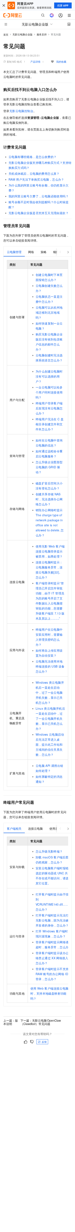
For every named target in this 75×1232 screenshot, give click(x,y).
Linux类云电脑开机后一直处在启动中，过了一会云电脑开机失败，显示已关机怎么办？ (50, 718)
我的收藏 (61, 61)
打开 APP (63, 5)
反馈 (44, 1041)
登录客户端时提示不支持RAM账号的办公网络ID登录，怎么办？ (52, 974)
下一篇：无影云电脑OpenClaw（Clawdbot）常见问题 (40, 1022)
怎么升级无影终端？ (49, 851)
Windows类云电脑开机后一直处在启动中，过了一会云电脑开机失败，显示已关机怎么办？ (50, 692)
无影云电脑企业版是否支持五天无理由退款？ (39, 213)
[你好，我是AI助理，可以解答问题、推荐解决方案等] (51, 15)
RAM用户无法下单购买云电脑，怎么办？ (36, 179)
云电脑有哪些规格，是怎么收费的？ (32, 157)
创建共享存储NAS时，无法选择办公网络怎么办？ (49, 499)
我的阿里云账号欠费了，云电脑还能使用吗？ (39, 196)
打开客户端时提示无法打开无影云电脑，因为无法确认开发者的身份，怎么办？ (54, 920)
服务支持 (42, 34)
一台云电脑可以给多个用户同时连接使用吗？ (49, 392)
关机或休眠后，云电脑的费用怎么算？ (34, 173)
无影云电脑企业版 (22, 34)
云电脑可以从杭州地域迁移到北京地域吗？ (49, 312)
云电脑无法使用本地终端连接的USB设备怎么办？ (50, 666)
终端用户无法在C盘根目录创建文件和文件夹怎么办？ (50, 424)
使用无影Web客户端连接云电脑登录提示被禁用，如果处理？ (50, 551)
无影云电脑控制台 (21, 111)
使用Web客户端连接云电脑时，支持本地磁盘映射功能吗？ (49, 993)
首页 (5, 34)
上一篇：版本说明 (10, 1022)
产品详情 (35, 61)
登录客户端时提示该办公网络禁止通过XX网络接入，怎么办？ (54, 958)
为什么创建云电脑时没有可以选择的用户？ (49, 376)
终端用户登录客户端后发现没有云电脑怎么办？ (49, 408)
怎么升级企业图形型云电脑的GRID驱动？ (49, 467)
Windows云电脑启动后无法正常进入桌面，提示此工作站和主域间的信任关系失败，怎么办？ (50, 744)
